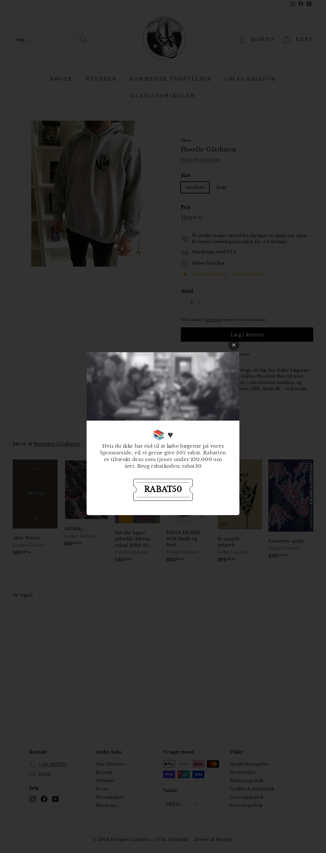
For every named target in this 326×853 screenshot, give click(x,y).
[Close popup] (233, 345)
